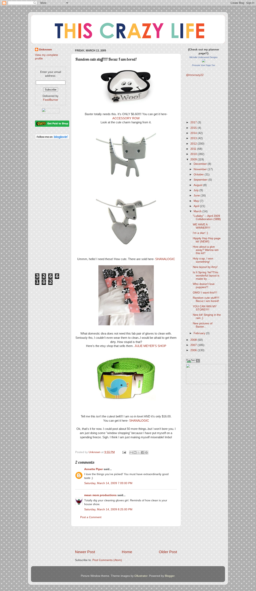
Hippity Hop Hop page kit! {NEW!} (207, 240)
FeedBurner (50, 99)
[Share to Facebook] (143, 452)
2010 (194, 154)
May (197, 200)
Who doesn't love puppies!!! (204, 285)
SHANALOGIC (165, 259)
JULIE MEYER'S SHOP (150, 346)
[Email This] (131, 452)
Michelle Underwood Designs (203, 57)
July (196, 190)
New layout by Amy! (205, 266)
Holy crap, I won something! (203, 260)
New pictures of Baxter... (202, 325)
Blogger (169, 575)
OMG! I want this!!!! (205, 292)
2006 (194, 350)
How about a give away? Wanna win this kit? (206, 250)
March (198, 211)
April (197, 206)
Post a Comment (90, 517)
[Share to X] (139, 452)
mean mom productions (100, 495)
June (197, 195)
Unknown (45, 49)
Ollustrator (140, 575)
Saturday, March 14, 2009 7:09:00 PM (108, 483)
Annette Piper (93, 469)
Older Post (168, 552)
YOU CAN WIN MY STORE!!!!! (205, 308)
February (200, 333)
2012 (194, 143)
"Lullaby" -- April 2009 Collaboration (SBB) (207, 217)
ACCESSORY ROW (126, 118)
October (199, 174)
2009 (194, 159)
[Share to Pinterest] (146, 452)
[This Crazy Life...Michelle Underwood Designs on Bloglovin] (52, 138)
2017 (194, 122)
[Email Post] (124, 452)
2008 (194, 339)
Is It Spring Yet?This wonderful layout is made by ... (206, 275)
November (201, 169)
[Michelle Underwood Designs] (203, 61)
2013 (194, 138)
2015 (194, 127)
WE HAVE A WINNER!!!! (201, 226)
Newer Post (85, 552)
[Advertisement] (126, 538)
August (198, 185)
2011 (193, 148)
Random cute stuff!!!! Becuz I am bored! (206, 299)
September (201, 179)
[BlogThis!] (135, 452)
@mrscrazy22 (195, 74)
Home (127, 552)
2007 (194, 345)
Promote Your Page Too (203, 65)
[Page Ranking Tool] (193, 361)
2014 (194, 133)
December (201, 163)
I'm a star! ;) (200, 232)
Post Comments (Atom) (107, 560)
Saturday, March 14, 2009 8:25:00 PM (108, 509)
